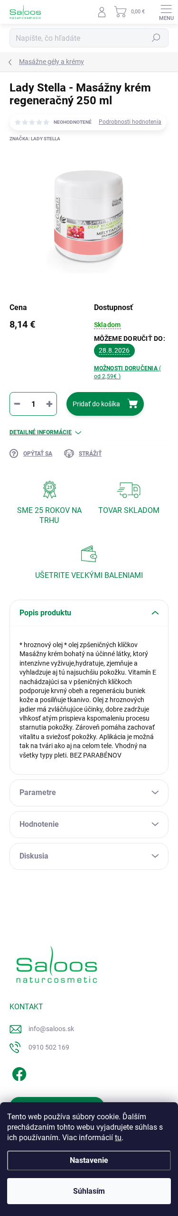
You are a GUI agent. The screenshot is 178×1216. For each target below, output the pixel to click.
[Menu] (166, 12)
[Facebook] (17, 1072)
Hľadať (156, 38)
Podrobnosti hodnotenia (130, 122)
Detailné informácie (40, 432)
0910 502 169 (48, 1047)
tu (118, 1137)
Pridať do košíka (96, 404)
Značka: (34, 138)
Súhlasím (89, 1191)
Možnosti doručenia (127, 372)
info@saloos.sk (51, 1029)
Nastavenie (89, 1160)
